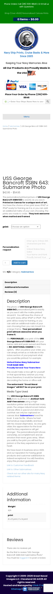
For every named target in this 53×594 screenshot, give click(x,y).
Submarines (14, 126)
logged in (24, 557)
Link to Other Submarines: (19, 469)
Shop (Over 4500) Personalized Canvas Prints (26, 13)
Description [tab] (11, 282)
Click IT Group (40, 585)
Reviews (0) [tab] (11, 292)
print (5, 226)
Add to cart (19, 262)
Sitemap (16, 588)
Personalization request (11, 248)
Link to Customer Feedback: (20, 465)
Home (5, 126)
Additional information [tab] (17, 287)
